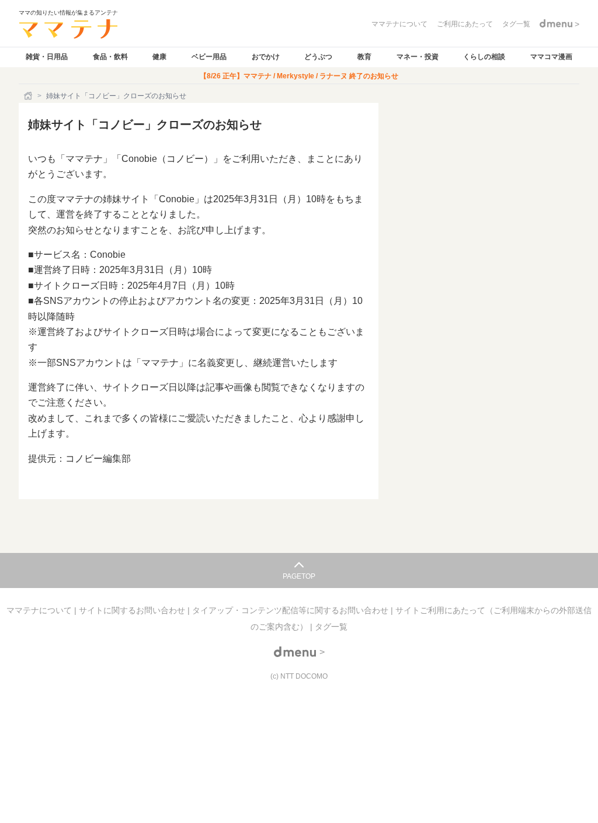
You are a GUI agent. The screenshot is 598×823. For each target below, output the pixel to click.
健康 (159, 57)
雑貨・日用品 (47, 57)
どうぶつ (318, 57)
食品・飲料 (110, 57)
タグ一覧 (331, 626)
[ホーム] (29, 96)
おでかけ (266, 57)
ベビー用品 (209, 57)
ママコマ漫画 (551, 57)
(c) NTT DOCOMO (299, 676)
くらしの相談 (484, 57)
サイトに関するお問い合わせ (133, 610)
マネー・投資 (418, 57)
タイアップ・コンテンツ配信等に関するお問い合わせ (291, 610)
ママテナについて (40, 610)
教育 (364, 57)
